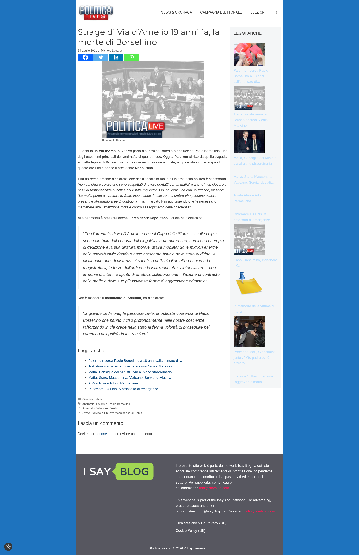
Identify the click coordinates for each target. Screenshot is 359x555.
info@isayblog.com (214, 488)
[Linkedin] (116, 57)
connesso (104, 434)
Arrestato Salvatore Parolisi (100, 408)
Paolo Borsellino (119, 403)
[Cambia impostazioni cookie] (8, 547)
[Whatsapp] (131, 57)
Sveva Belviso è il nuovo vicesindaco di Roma (112, 412)
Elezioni (258, 12)
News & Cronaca (176, 12)
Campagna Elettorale (221, 12)
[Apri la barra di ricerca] (275, 12)
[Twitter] (100, 57)
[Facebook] (85, 57)
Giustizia (88, 399)
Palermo (101, 403)
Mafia (99, 399)
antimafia (88, 403)
